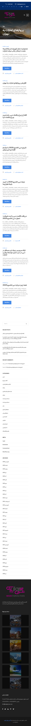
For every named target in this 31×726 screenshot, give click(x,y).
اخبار (22, 73)
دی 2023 (4, 490)
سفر (3, 406)
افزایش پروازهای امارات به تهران (14, 83)
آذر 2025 (4, 476)
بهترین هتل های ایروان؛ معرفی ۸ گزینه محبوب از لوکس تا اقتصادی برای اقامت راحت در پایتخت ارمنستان (15, 337)
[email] (2, 6)
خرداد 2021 (5, 541)
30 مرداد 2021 (5, 283)
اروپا (15, 683)
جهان (4, 395)
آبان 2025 (5, 480)
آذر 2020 (4, 555)
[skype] (11, 6)
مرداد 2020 (5, 570)
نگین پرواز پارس (8, 73)
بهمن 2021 (5, 512)
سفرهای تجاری (18, 73)
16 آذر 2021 (5, 214)
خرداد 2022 (5, 498)
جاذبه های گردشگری (7, 391)
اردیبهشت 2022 (6, 501)
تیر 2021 (4, 537)
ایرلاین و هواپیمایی (19, 105)
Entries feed (5, 444)
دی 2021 (4, 516)
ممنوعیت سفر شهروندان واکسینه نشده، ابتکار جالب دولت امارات (15, 50)
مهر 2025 (5, 483)
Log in (4, 441)
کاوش (4, 420)
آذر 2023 (4, 494)
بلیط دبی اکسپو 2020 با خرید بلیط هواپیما (14, 183)
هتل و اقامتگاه (6, 431)
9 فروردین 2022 (6, 46)
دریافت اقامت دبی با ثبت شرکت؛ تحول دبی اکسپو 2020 (15, 217)
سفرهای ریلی (5, 413)
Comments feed (6, 448)
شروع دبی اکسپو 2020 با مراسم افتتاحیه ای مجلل (14, 148)
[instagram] (16, 6)
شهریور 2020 (5, 566)
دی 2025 (4, 472)
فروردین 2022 (6, 505)
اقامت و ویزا (17, 241)
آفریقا (15, 645)
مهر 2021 (5, 527)
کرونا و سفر (5, 424)
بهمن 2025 (5, 469)
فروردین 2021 (6, 545)
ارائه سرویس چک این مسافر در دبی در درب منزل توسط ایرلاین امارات (14, 252)
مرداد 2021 (5, 534)
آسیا (15, 633)
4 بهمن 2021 (5, 80)
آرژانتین (15, 620)
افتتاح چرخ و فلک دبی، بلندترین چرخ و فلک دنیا (15, 116)
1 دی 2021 (5, 145)
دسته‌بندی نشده (6, 402)
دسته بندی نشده (6, 399)
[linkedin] (7, 6)
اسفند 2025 (5, 465)
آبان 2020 (5, 559)
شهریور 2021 (5, 530)
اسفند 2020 (5, 548)
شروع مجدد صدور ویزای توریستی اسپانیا (17, 363)
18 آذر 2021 (5, 179)
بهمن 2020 (5, 552)
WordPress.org (6, 452)
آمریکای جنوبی (15, 670)
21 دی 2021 (5, 113)
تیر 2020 (4, 574)
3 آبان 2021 (5, 248)
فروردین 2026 (6, 462)
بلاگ (4, 388)
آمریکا (15, 658)
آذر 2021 (4, 519)
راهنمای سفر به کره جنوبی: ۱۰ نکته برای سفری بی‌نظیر (13, 333)
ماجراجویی (5, 427)
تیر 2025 (4, 487)
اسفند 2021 (5, 509)
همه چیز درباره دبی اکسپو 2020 (15, 285)
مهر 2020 (5, 563)
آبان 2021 (5, 523)
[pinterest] (9, 6)
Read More (7, 68)
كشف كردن (5, 417)
